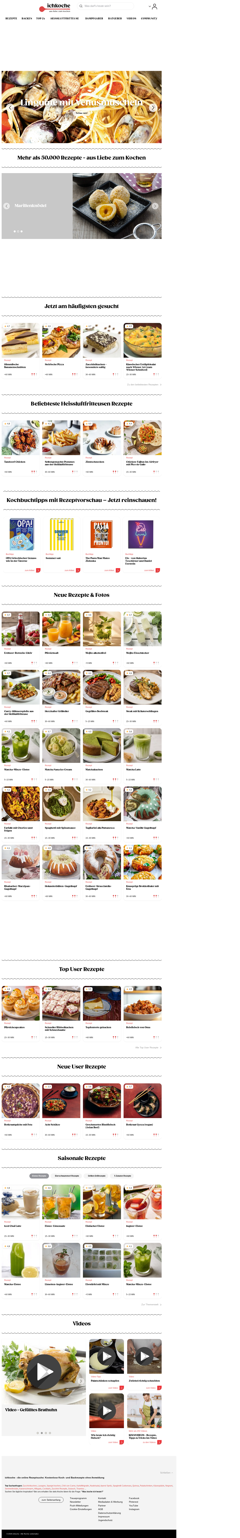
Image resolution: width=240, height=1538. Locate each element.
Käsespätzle (158, 1486)
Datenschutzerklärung (109, 1513)
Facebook (134, 1498)
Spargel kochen (54, 1486)
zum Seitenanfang (51, 1500)
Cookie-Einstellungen (81, 1509)
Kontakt (102, 1498)
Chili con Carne (69, 1486)
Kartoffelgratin (83, 1486)
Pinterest (133, 1502)
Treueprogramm (78, 1498)
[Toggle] (152, 6)
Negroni (169, 1486)
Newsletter (75, 1502)
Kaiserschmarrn (26, 1489)
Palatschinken (146, 1486)
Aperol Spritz (106, 1486)
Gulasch (71, 1489)
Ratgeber (115, 18)
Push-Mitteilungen (79, 1505)
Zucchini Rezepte (59, 1489)
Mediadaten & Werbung (110, 1502)
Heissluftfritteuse (65, 18)
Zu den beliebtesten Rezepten (142, 384)
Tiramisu (80, 1489)
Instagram (134, 1509)
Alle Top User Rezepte (146, 1047)
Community (149, 18)
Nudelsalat (95, 1486)
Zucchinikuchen (30, 1486)
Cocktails (46, 1489)
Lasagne (42, 1486)
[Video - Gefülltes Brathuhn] (44, 1372)
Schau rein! (82, 118)
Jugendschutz (105, 1520)
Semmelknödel (11, 1489)
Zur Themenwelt (149, 1304)
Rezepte (11, 18)
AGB (100, 1509)
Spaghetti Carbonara (122, 1486)
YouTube (133, 1505)
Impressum (104, 1516)
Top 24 (40, 18)
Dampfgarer (94, 18)
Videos (131, 18)
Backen (27, 18)
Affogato (37, 1489)
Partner (102, 1505)
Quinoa (135, 1486)
